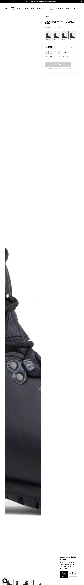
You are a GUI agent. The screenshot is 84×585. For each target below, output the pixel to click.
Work (32, 8)
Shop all (13, 8)
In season (51, 8)
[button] (4, 580)
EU (50, 47)
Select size (57, 64)
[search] (68, 9)
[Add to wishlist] (74, 64)
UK (53, 47)
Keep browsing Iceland (73, 573)
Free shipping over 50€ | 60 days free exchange (41, 1)
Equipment (40, 8)
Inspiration (59, 8)
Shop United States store (64, 574)
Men (18, 8)
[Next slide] (38, 296)
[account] (74, 9)
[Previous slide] (7, 296)
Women (25, 8)
